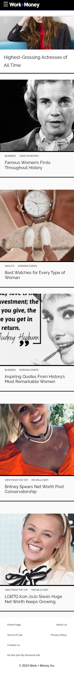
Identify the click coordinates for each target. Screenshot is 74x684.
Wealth (9, 266)
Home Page (14, 624)
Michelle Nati (39, 480)
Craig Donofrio (29, 156)
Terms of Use (14, 635)
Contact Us (13, 645)
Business (10, 156)
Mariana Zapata (27, 266)
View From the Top (16, 480)
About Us (61, 624)
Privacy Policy (59, 635)
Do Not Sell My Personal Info (23, 655)
